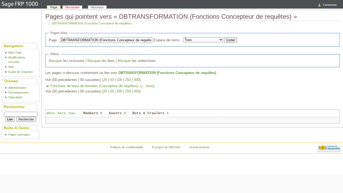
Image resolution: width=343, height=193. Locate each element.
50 (112, 80)
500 (136, 80)
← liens (147, 86)
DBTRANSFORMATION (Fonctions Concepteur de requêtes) (92, 23)
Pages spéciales (19, 134)
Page (53, 7)
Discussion (72, 7)
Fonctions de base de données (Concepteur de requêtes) (94, 86)
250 (128, 80)
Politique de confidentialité (126, 147)
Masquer (55, 61)
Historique (97, 7)
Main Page (15, 52)
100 (119, 80)
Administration (17, 87)
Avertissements (199, 147)
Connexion (330, 4)
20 (105, 80)
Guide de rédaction (20, 71)
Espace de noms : (168, 40)
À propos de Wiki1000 (166, 147)
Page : (54, 40)
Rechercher (14, 107)
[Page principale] (20, 4)
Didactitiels (15, 97)
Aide (11, 66)
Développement (18, 92)
